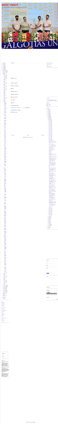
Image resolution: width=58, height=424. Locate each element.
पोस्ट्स (3, 355)
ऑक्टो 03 (50, 212)
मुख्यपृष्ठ (28, 135)
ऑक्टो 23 (50, 127)
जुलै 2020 (4, 287)
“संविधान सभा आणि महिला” (5, 186)
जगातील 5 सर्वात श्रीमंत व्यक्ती (5, 225)
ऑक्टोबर (49, 119)
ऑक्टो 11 (5, 98)
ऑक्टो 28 (5, 78)
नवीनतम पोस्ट (12, 135)
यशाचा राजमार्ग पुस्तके (49, 64)
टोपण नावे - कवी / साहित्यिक (5, 203)
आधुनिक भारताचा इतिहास (5, 124)
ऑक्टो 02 (50, 213)
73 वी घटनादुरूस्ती (5, 195)
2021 (3, 68)
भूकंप (4, 167)
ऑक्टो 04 (50, 211)
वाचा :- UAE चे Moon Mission (5, 115)
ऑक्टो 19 (5, 87)
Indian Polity (3, 314)
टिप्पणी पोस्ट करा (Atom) (30, 137)
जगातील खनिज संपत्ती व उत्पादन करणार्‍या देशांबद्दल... (5, 190)
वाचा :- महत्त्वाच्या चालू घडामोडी (5, 111)
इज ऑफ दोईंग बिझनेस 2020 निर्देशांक (5, 212)
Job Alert (3, 315)
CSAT (2, 306)
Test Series (3, 320)
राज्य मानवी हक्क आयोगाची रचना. (5, 268)
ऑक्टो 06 (50, 209)
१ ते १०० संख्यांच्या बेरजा (5, 271)
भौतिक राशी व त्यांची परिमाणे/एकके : (5, 232)
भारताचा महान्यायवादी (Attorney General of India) (5, 175)
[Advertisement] (29, 55)
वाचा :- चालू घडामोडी (5, 109)
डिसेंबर (49, 117)
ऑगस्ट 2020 (4, 286)
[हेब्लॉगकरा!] (26, 107)
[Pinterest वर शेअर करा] (29, 107)
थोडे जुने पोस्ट (42, 135)
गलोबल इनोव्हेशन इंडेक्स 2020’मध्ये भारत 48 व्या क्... (5, 207)
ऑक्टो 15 (50, 135)
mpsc (2, 316)
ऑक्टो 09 (5, 100)
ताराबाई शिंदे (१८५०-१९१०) (5, 121)
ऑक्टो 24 (5, 81)
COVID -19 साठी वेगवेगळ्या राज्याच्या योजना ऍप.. (5, 248)
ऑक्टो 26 (5, 79)
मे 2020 (4, 289)
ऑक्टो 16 (50, 134)
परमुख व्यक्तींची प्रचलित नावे (5, 229)
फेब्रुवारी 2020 (5, 293)
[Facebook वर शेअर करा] (28, 107)
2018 (3, 298)
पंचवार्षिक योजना (5, 235)
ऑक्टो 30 (50, 121)
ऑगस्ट (49, 217)
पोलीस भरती (3, 302)
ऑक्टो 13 (5, 97)
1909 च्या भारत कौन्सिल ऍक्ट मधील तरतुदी (5, 137)
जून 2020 (4, 288)
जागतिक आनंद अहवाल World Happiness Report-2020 (5, 157)
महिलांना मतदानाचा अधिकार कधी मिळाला (5, 133)
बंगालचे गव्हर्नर (5, 126)
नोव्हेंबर (49, 118)
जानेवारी (49, 225)
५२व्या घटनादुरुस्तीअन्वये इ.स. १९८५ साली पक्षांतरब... (5, 199)
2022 (3, 67)
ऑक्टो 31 (5, 74)
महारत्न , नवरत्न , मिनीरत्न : (5, 165)
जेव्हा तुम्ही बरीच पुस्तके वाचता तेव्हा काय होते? (5, 222)
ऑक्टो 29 (50, 122)
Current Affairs (3, 307)
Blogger (31, 422)
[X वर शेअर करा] (27, 107)
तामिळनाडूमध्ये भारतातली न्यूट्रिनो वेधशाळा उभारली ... (5, 263)
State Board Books (49, 66)
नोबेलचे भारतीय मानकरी (5, 218)
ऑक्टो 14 (5, 95)
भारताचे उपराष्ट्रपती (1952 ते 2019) (5, 152)
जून (48, 219)
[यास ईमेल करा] (25, 107)
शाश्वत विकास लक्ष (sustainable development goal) (5, 147)
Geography (3, 311)
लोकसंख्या (3, 372)
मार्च (48, 223)
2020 (3, 69)
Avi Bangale (49, 104)
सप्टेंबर (49, 216)
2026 (48, 109)
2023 (3, 66)
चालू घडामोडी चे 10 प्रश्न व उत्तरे (5, 258)
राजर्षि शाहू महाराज (5, 255)
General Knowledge (5, 183)
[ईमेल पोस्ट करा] (24, 107)
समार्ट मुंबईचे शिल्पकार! (5, 118)
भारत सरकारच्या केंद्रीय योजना (5, 252)
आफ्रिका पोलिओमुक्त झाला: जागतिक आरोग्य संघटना (5, 238)
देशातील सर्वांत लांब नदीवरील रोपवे (5, 170)
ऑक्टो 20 (50, 129)
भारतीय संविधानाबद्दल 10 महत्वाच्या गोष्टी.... (5, 180)
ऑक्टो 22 (5, 84)
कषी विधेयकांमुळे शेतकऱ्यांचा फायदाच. (5, 142)
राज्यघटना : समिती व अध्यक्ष (5, 216)
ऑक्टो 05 (50, 210)
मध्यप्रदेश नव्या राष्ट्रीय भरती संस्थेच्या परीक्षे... (5, 243)
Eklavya (48, 65)
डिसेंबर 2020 (4, 70)
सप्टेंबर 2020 (4, 285)
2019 (3, 297)
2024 (3, 65)
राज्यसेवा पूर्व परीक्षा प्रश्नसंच (5, 103)
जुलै (48, 218)
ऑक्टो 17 (5, 90)
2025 (48, 110)
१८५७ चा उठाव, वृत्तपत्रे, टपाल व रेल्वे (51, 100)
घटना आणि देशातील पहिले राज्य (5, 162)
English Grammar (4, 310)
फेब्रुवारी (49, 224)
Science (3, 319)
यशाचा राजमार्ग (10, 5)
